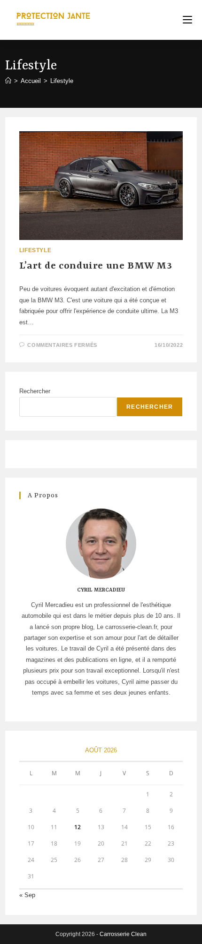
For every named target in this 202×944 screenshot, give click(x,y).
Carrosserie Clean (123, 934)
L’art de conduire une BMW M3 (95, 266)
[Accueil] (8, 80)
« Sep (27, 895)
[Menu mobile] (187, 20)
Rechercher (34, 391)
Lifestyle (61, 80)
